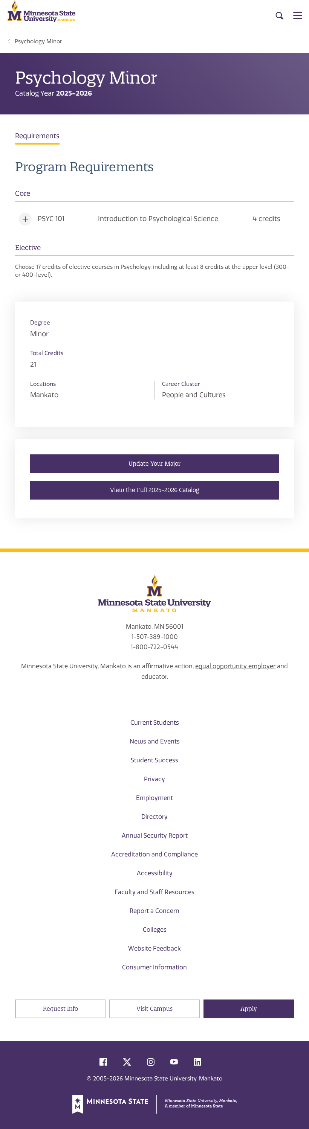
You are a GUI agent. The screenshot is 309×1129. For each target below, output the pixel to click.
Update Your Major (154, 463)
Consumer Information (154, 967)
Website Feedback (154, 948)
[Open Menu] (298, 15)
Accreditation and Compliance (154, 854)
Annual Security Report (155, 835)
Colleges (155, 929)
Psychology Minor (38, 41)
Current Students (154, 722)
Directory (154, 816)
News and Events (155, 741)
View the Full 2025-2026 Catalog (154, 490)
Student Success (154, 760)
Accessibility (155, 873)
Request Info (60, 1008)
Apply (248, 1008)
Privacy (154, 779)
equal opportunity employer (235, 666)
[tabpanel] (154, 219)
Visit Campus (154, 1008)
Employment (154, 797)
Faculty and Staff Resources (154, 892)
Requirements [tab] (37, 136)
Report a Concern (154, 910)
